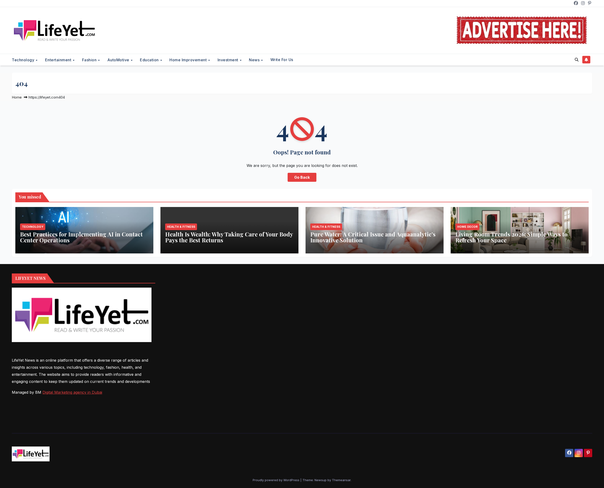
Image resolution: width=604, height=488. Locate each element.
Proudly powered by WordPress (276, 480)
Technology (23, 60)
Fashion (90, 60)
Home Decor (467, 226)
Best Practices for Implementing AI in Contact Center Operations (81, 237)
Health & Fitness (181, 226)
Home (17, 97)
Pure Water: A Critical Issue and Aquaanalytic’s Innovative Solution (373, 237)
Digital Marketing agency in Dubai (72, 392)
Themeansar (341, 480)
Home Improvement (188, 60)
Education (150, 60)
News (255, 60)
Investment (228, 60)
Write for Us (281, 59)
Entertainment (58, 60)
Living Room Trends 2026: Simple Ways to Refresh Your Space (511, 237)
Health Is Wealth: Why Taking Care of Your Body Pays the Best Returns (229, 237)
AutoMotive (118, 60)
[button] (577, 59)
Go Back (302, 177)
